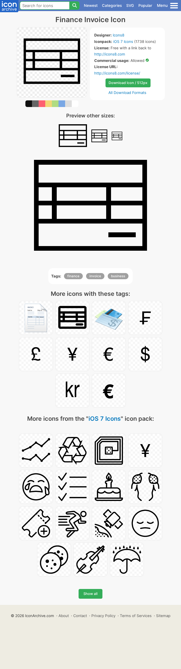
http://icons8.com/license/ (117, 73)
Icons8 (118, 35)
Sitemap (163, 616)
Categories (112, 5)
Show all (90, 593)
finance (73, 276)
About (63, 616)
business (118, 276)
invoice (95, 276)
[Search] (74, 5)
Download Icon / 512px (128, 82)
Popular (145, 5)
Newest (91, 5)
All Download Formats (127, 92)
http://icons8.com (109, 54)
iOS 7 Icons (123, 41)
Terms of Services (136, 616)
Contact (80, 616)
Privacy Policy (103, 616)
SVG (130, 5)
